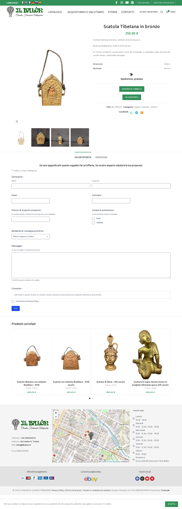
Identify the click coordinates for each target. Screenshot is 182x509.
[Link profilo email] (142, 113)
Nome (14, 181)
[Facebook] (137, 478)
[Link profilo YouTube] (127, 2)
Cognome (95, 181)
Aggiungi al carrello (132, 89)
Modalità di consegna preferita (28, 231)
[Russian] (36, 2)
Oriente (154, 107)
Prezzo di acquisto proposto (27, 210)
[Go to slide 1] (89, 398)
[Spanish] (40, 2)
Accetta (171, 504)
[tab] (83, 156)
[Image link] (91, 479)
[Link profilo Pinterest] (132, 2)
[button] (91, 436)
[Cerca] (161, 12)
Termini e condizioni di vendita (96, 490)
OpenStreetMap (114, 461)
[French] (29, 2)
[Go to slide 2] (92, 398)
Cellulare (97, 195)
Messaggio (17, 246)
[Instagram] (142, 478)
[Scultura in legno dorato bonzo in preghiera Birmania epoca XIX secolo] (150, 354)
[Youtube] (147, 478)
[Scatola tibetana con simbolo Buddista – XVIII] (31, 354)
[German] (33, 2)
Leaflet (103, 461)
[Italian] (22, 2)
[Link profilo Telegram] (136, 113)
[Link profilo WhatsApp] (131, 113)
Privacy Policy (58, 490)
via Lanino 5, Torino (29, 441)
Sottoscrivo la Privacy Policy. (27, 301)
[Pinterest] (152, 478)
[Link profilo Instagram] (121, 2)
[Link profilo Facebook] (116, 2)
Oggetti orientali (141, 107)
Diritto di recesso (73, 490)
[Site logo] (25, 12)
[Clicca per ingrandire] (17, 121)
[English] (26, 2)
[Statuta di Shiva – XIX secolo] (110, 354)
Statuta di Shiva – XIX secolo (110, 382)
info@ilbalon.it (23, 445)
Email (15, 195)
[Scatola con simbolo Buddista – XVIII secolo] (71, 354)
